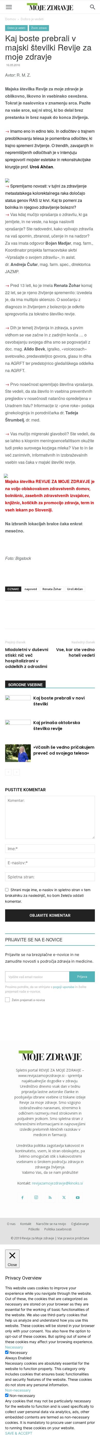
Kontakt (25, 1224)
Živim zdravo (39, 28)
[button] (9, 7)
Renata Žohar (52, 589)
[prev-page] (8, 772)
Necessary (18, 1352)
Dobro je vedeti (32, 19)
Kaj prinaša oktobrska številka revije (56, 726)
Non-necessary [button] (18, 1390)
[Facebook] (22, 1198)
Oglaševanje (80, 1224)
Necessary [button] (14, 1347)
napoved (31, 589)
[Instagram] (36, 1197)
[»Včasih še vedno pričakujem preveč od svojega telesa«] (18, 753)
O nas (11, 1224)
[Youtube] (78, 1198)
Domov (10, 19)
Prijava (82, 977)
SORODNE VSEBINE (25, 684)
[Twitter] (64, 1198)
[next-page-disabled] (16, 772)
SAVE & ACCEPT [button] (18, 1433)
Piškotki (33, 1229)
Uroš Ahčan (75, 589)
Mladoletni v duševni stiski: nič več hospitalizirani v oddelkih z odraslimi (26, 658)
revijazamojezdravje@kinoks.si (57, 1183)
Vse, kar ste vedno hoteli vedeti (75, 652)
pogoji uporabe (63, 987)
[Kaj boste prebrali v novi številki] (18, 704)
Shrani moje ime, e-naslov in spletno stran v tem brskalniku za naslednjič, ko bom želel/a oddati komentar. (48, 895)
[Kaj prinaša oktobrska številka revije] (18, 728)
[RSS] (50, 1198)
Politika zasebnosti (58, 1229)
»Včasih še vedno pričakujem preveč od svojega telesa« (63, 750)
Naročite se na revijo (51, 1224)
